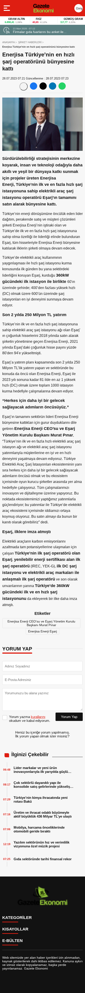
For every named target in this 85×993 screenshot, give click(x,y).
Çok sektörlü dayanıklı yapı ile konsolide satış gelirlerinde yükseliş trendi (42, 784)
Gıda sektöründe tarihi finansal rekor (43, 859)
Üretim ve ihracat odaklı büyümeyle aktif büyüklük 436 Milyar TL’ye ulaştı (43, 814)
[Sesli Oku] (23, 86)
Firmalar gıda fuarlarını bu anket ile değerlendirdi (38, 32)
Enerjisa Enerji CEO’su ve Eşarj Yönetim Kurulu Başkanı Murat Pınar (41, 623)
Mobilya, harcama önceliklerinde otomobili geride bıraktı (39, 829)
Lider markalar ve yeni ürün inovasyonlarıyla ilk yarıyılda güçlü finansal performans (41, 770)
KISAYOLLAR (15, 929)
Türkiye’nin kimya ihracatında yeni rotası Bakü (41, 799)
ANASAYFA (8, 42)
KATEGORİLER (17, 917)
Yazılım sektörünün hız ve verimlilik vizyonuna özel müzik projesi (41, 844)
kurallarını (38, 717)
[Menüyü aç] (7, 8)
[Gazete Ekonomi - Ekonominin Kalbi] (43, 8)
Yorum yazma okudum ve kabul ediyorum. (29, 719)
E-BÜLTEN (12, 940)
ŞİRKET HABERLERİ (29, 42)
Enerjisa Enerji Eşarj (42, 631)
